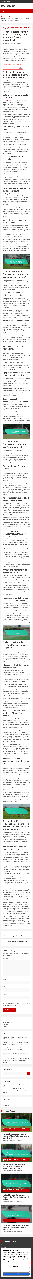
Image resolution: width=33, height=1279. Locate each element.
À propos (5, 1024)
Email (4, 986)
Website (5, 994)
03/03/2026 (6, 1170)
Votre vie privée (5, 1245)
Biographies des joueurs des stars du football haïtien (14, 1129)
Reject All (16, 1270)
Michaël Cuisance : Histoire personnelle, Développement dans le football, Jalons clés (16, 942)
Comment (6, 958)
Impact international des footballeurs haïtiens (16, 28)
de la (25, 106)
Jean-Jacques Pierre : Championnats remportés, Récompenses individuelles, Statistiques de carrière (16, 1060)
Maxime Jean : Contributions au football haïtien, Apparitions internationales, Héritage (14, 1166)
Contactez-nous (7, 1022)
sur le (14, 90)
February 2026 (6, 1105)
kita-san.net (8, 5)
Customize (16, 1266)
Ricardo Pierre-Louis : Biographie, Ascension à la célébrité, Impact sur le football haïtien (16, 1136)
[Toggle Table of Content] (19, 67)
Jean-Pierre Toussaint (16, 43)
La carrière (5, 100)
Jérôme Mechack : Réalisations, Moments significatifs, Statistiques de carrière (16, 1197)
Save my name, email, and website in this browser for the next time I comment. (16, 1004)
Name (5, 979)
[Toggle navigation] (3, 11)
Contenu (5, 1026)
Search (28, 1073)
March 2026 (6, 1103)
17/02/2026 (6, 43)
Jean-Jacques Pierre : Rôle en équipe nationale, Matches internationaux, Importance (16, 1227)
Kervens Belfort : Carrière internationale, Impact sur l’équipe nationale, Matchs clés (16, 935)
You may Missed (8, 1111)
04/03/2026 (6, 1140)
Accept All (16, 1274)
